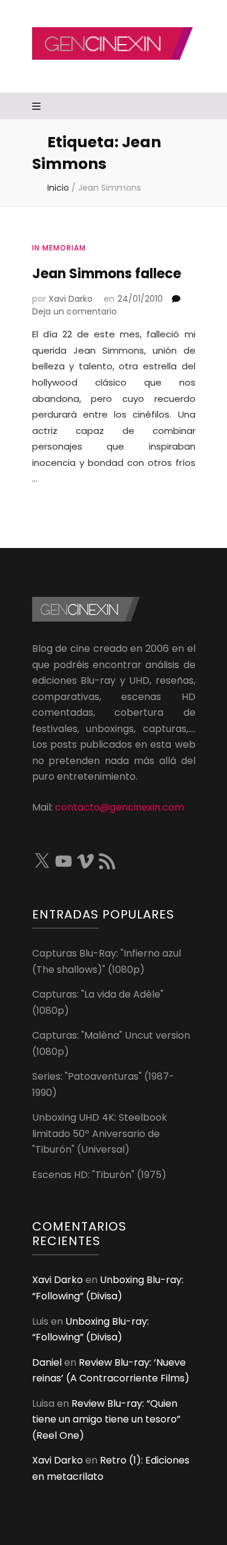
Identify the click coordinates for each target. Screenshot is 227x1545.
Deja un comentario (74, 311)
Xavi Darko (70, 299)
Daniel (47, 1362)
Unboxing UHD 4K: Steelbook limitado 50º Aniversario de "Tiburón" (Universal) (99, 1133)
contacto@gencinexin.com (119, 807)
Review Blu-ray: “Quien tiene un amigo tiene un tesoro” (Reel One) (106, 1419)
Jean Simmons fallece (106, 273)
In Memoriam (59, 248)
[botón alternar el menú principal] (38, 107)
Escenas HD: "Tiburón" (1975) (99, 1175)
